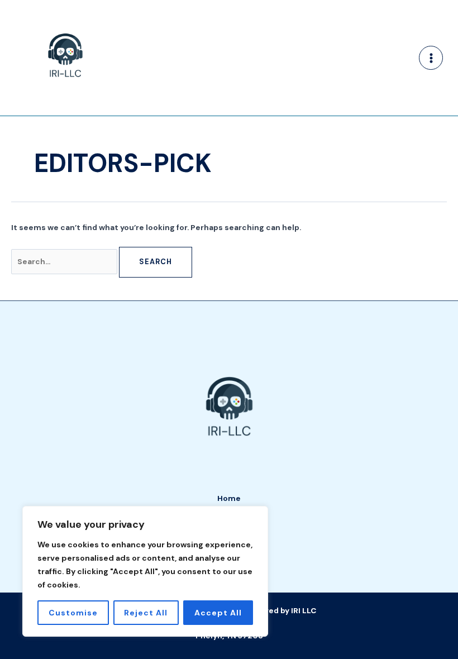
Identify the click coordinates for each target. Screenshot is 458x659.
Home (229, 498)
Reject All (146, 613)
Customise (73, 613)
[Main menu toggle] (431, 58)
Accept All (218, 613)
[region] (145, 571)
